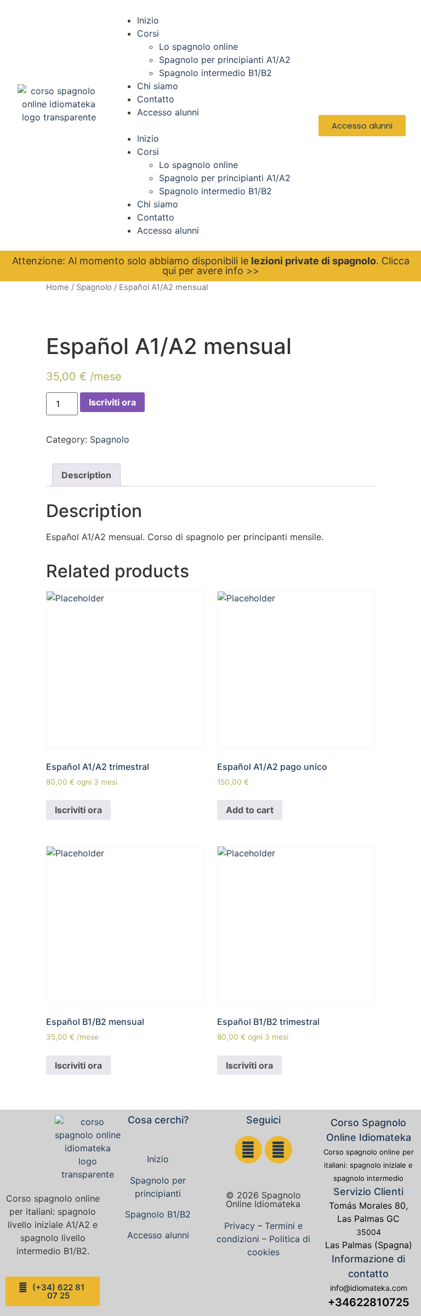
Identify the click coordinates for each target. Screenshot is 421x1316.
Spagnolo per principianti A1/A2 (225, 59)
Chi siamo (157, 85)
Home (57, 287)
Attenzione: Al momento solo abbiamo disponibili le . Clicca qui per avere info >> (210, 265)
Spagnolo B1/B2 (158, 1214)
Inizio (148, 20)
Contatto (155, 99)
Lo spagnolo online (198, 46)
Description (86, 474)
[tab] (86, 474)
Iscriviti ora (112, 402)
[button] (210, 125)
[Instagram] (278, 1149)
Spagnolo (94, 287)
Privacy (239, 1225)
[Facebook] (248, 1149)
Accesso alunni (168, 112)
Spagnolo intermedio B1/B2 (215, 72)
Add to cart (250, 809)
